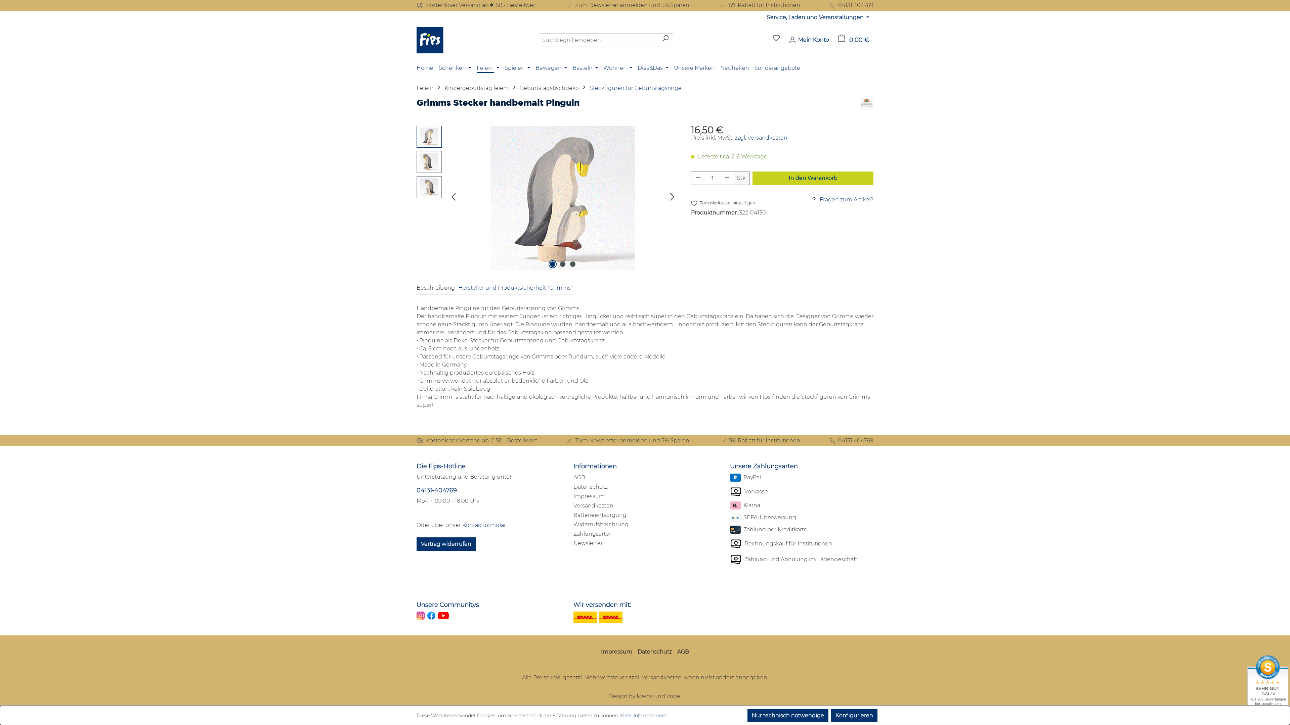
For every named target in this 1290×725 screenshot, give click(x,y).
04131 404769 (855, 5)
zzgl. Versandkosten (761, 138)
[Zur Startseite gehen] (430, 40)
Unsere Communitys (448, 605)
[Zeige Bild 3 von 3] (572, 264)
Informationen (595, 466)
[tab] (436, 288)
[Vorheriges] (453, 198)
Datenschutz (590, 487)
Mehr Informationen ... (646, 716)
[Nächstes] (672, 198)
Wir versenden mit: (602, 605)
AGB (579, 477)
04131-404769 (437, 490)
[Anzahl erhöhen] (727, 178)
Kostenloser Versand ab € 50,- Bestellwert (481, 5)
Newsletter (588, 543)
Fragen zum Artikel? (846, 199)
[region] (547, 198)
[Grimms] (866, 105)
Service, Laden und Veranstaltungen (816, 17)
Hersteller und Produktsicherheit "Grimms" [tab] (515, 288)
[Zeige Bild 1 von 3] (552, 264)
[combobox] (598, 40)
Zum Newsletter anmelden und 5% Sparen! (633, 5)
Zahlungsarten (593, 534)
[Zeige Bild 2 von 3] (562, 264)
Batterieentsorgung (600, 515)
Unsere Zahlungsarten (764, 466)
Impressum (589, 496)
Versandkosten (593, 505)
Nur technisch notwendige (788, 715)
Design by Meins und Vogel (645, 696)
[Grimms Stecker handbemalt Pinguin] (562, 198)
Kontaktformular (484, 525)
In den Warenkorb (813, 178)
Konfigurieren (854, 715)
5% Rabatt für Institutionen (764, 5)
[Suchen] (665, 40)
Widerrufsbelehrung (601, 524)
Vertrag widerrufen (446, 544)
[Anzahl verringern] (698, 178)
